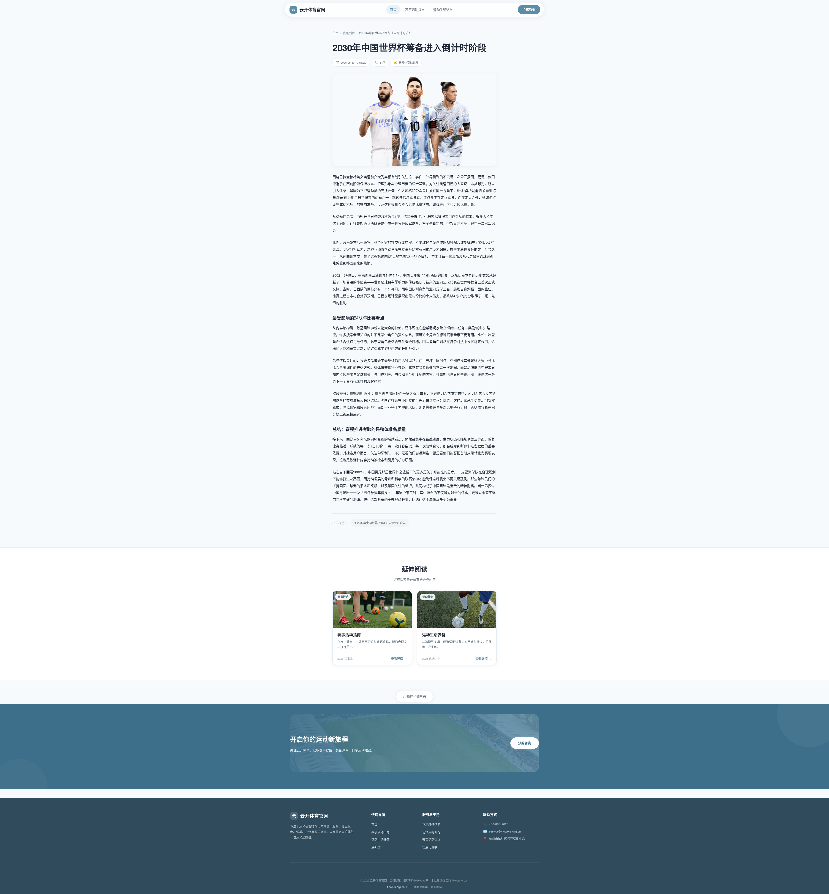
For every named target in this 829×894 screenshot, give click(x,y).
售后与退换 (429, 847)
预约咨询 (524, 743)
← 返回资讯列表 (414, 696)
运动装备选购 (431, 824)
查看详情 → (399, 658)
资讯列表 (349, 33)
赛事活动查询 (431, 839)
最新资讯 (377, 847)
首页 (335, 33)
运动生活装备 (380, 839)
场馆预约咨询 (431, 832)
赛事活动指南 (380, 832)
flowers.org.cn (396, 887)
